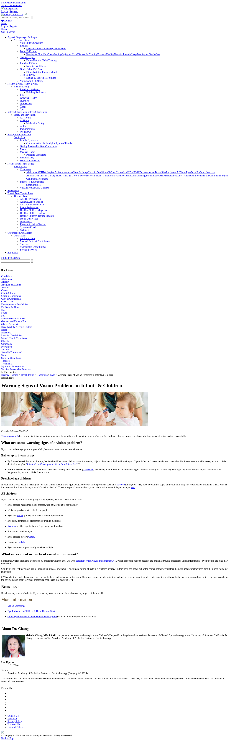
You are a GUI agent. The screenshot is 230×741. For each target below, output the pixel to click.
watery (31, 536)
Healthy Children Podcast (32, 213)
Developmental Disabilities (152, 172)
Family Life (19, 137)
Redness (12, 526)
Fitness (29, 60)
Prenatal (24, 45)
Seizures (169, 175)
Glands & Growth (10, 324)
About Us (12, 718)
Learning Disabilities (147, 175)
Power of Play (27, 157)
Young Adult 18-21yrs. (31, 81)
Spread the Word (28, 249)
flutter (20, 515)
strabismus (88, 469)
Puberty (46, 72)
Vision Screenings (16, 606)
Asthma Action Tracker (31, 201)
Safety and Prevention (25, 114)
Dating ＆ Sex (33, 77)
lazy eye (121, 484)
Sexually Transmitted (11, 352)
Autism (68, 172)
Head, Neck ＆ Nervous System (105, 175)
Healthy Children (9, 375)
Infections (132, 175)
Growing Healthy (28, 98)
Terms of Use (14, 724)
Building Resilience (36, 92)
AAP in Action (27, 238)
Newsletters (26, 221)
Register (14, 11)
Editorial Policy (15, 727)
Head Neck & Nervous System (16, 327)
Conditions (25, 169)
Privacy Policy (15, 721)
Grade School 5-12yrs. (31, 69)
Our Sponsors (11, 8)
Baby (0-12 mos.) (28, 51)
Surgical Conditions (11, 358)
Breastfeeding (54, 54)
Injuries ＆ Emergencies (32, 181)
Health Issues (20, 166)
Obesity (161, 175)
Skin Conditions (212, 175)
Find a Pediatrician (29, 207)
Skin (3, 355)
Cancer (4, 290)
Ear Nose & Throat (10, 307)
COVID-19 (133, 172)
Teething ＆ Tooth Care (148, 54)
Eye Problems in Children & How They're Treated (32, 611)
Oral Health (26, 103)
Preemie (127, 54)
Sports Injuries (33, 184)
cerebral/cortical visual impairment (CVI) (96, 560)
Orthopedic (6, 344)
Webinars (24, 230)
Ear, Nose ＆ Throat (176, 172)
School (53, 72)
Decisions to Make (35, 48)
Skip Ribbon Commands (13, 2)
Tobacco (5, 360)
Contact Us (13, 715)
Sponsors (24, 244)
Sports (23, 109)
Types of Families (64, 143)
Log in (4, 11)
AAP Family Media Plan (32, 204)
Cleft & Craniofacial (11, 298)
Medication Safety (35, 123)
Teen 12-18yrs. (27, 74)
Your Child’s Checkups (31, 43)
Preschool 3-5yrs (28, 63)
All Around (25, 117)
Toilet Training (49, 60)
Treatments (42, 178)
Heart (124, 175)
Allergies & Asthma (11, 284)
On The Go (25, 131)
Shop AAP (13, 252)
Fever (194, 172)
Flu (198, 172)
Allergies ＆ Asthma (55, 172)
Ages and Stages (22, 40)
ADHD (41, 172)
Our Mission (20, 235)
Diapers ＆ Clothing (87, 54)
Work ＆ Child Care (30, 160)
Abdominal (31, 172)
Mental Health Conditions (14, 338)
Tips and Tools (21, 196)
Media (23, 149)
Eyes (188, 172)
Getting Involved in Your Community (38, 146)
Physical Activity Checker (33, 224)
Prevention (6, 346)
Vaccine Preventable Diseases (34, 187)
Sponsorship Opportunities (33, 247)
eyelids (21, 542)
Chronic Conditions (97, 172)
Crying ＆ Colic (69, 54)
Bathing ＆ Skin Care (37, 54)
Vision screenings (10, 436)
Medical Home (27, 152)
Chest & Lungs (8, 293)
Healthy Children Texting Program (37, 216)
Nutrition (118, 54)
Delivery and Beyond (55, 48)
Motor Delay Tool (29, 218)
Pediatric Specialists (36, 154)
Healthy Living (21, 86)
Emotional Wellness (30, 89)
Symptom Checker (29, 227)
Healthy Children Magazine (33, 210)
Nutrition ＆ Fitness (36, 66)
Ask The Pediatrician (30, 199)
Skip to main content (11, 5)
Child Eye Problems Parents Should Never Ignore (32, 616)
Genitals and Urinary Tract (48, 175)
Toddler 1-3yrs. (27, 57)
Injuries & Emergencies (12, 366)
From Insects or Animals (13, 318)
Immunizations (27, 129)
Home (4, 29)
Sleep (134, 54)
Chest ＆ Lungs (80, 172)
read (133, 487)
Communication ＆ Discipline (41, 143)
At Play (24, 126)
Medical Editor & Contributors (35, 241)
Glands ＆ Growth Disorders (75, 175)
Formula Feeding (105, 54)
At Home (24, 120)
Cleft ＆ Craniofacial (117, 172)
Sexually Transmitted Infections (188, 175)
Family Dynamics (29, 140)
